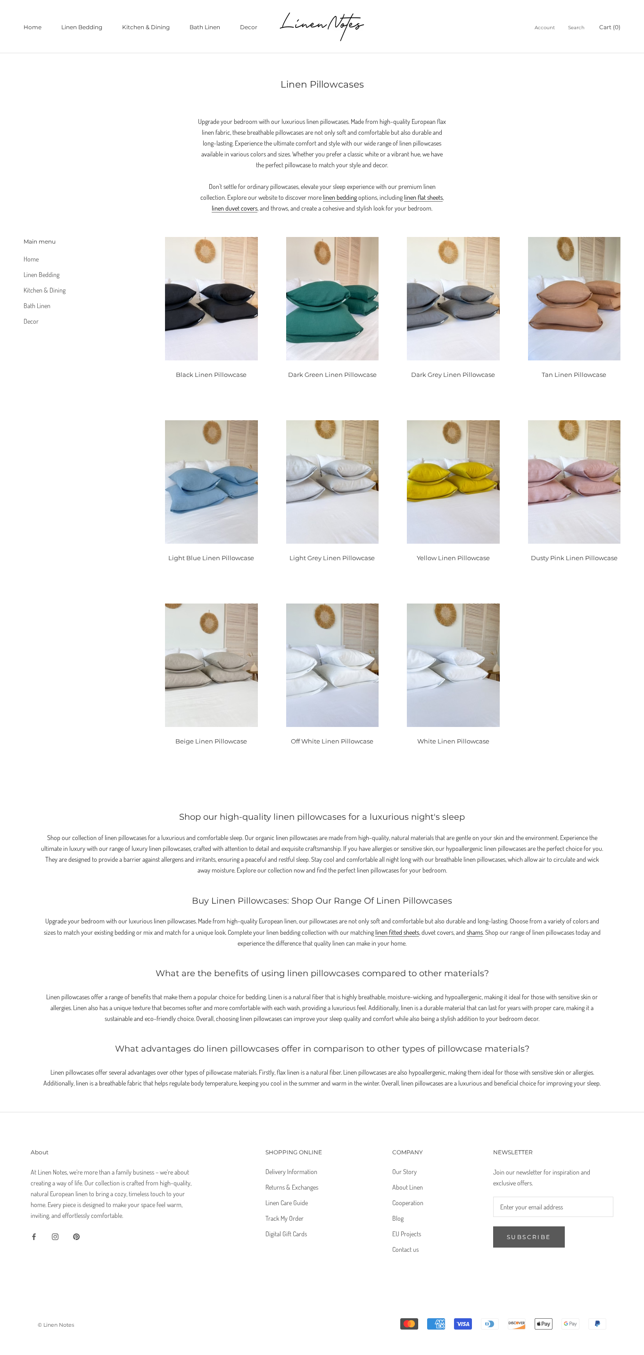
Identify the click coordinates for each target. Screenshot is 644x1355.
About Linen (407, 1187)
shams (475, 932)
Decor (248, 27)
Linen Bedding (81, 27)
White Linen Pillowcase (453, 741)
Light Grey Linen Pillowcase (332, 558)
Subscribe (529, 1237)
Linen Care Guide (286, 1203)
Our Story (404, 1171)
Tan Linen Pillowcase (574, 374)
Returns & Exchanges (291, 1187)
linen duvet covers (234, 208)
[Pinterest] (76, 1235)
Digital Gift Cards (286, 1234)
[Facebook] (34, 1235)
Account (545, 27)
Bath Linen (205, 27)
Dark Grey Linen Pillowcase (453, 374)
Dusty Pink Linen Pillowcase (574, 558)
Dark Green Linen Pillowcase (332, 374)
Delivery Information (291, 1171)
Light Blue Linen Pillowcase (211, 558)
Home (32, 27)
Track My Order (284, 1218)
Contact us (405, 1249)
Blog (398, 1218)
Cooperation (407, 1203)
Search (576, 27)
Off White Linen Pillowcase (332, 741)
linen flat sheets (423, 197)
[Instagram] (55, 1235)
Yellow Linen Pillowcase (453, 558)
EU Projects (406, 1234)
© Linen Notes (56, 1325)
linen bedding (340, 197)
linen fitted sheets (397, 932)
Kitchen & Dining (146, 27)
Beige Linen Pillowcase (211, 741)
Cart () (609, 27)
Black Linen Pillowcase (211, 374)
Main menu (40, 241)
